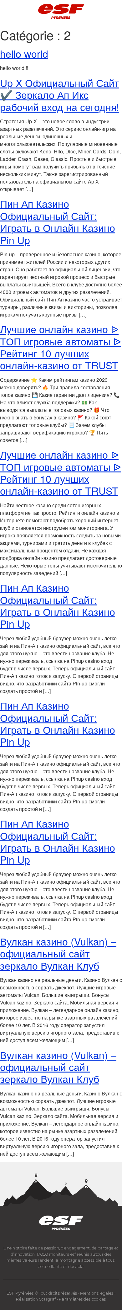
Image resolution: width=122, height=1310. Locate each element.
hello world (24, 53)
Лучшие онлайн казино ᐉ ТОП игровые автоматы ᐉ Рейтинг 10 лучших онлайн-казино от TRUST (60, 347)
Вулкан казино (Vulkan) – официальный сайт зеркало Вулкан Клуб (58, 953)
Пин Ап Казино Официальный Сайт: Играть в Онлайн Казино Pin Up (57, 221)
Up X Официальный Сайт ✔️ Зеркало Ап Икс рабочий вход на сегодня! (59, 94)
